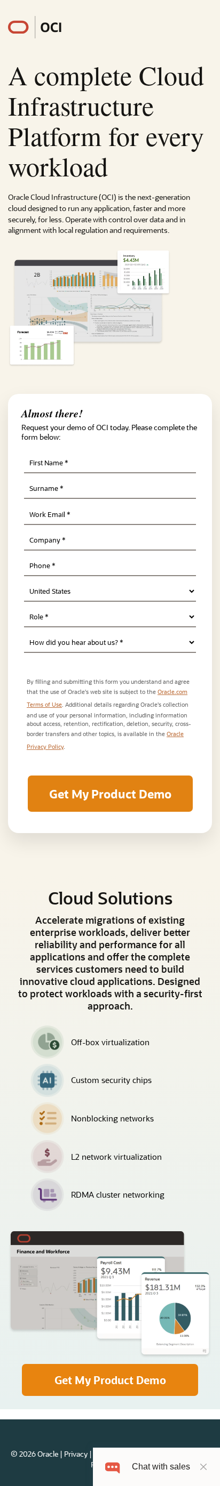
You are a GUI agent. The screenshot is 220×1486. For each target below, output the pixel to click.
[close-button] (203, 1467)
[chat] (112, 1466)
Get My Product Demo (110, 1380)
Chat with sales (161, 1466)
